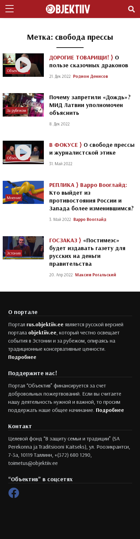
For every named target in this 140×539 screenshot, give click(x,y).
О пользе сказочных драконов (88, 61)
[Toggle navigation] (131, 9)
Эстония (14, 253)
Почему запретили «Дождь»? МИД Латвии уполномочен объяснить (89, 105)
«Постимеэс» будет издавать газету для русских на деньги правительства (87, 251)
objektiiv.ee (42, 332)
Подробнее (22, 356)
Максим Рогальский (95, 274)
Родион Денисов (90, 76)
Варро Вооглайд (89, 219)
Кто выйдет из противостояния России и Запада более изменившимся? (91, 196)
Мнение (14, 197)
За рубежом (16, 110)
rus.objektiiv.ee (45, 324)
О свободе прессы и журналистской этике (92, 148)
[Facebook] (13, 494)
